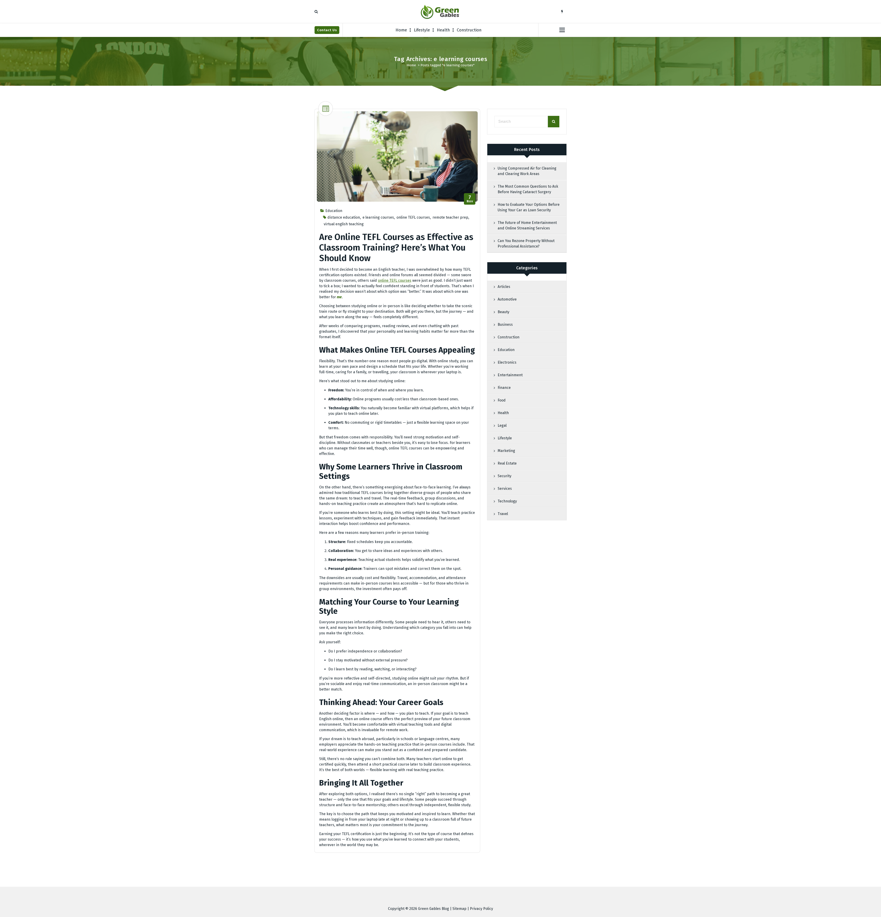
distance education (343, 217)
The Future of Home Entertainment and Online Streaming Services (527, 225)
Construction (469, 30)
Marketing (506, 451)
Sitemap (459, 908)
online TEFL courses (413, 217)
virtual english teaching (344, 224)
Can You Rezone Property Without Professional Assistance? (526, 243)
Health (443, 30)
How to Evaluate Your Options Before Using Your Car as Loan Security (529, 207)
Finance (504, 387)
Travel (503, 514)
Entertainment (510, 375)
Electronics (507, 362)
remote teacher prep (450, 217)
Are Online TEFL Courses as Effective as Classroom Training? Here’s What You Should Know (396, 247)
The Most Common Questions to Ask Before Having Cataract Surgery (528, 189)
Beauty (503, 312)
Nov (470, 199)
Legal (502, 425)
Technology (507, 501)
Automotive (507, 299)
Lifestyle (422, 30)
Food (502, 400)
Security (504, 476)
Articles (504, 286)
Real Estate (507, 463)
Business (505, 324)
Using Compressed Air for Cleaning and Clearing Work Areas (527, 171)
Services (505, 488)
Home (401, 30)
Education (333, 211)
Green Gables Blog (433, 908)
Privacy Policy (481, 908)
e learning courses (378, 217)
